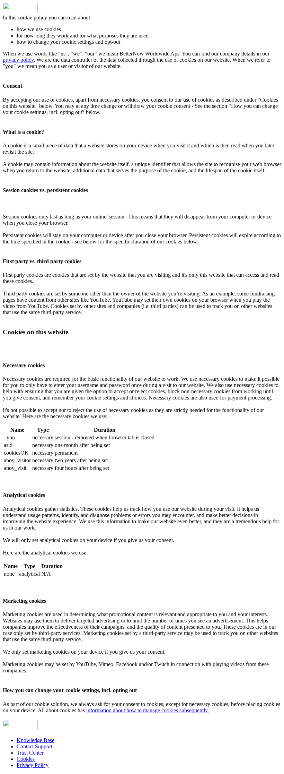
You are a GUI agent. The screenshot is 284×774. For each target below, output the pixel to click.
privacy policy (18, 60)
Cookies (26, 759)
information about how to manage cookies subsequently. (147, 710)
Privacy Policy (32, 765)
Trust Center (30, 753)
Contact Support (34, 746)
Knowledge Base (35, 740)
